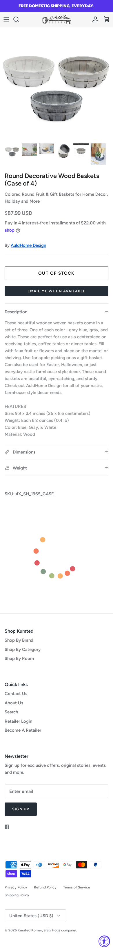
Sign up (20, 809)
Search (11, 712)
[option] (56, 83)
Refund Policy (45, 887)
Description (16, 311)
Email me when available (56, 291)
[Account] (94, 19)
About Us (14, 703)
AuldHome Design (28, 245)
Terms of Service (76, 887)
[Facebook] (7, 827)
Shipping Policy (17, 895)
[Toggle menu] (6, 19)
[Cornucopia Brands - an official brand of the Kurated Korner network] (56, 19)
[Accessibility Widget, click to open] (104, 941)
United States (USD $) (31, 915)
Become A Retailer (23, 730)
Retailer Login (18, 721)
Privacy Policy (16, 887)
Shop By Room (19, 658)
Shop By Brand (19, 640)
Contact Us (16, 693)
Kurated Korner (30, 930)
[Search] (19, 19)
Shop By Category (23, 649)
